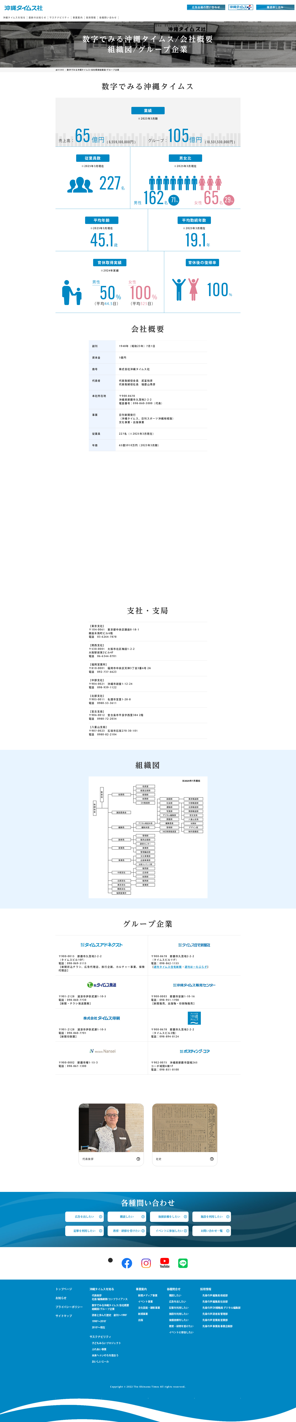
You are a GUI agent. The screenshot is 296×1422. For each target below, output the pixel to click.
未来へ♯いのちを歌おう (105, 1355)
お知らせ (61, 1298)
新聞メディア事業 (147, 1295)
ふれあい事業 (99, 1349)
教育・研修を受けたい (126, 1230)
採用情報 (205, 1289)
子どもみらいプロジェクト (106, 1343)
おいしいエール (100, 1361)
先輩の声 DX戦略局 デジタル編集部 (221, 1307)
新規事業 (143, 1314)
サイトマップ (64, 1315)
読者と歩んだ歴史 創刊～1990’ (109, 1315)
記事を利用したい (84, 1230)
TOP (286, 1415)
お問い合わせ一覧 (211, 1230)
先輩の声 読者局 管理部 (215, 1314)
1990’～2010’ (99, 1321)
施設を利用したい (211, 1216)
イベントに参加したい (169, 1230)
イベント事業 (145, 1301)
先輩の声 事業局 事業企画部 (217, 1326)
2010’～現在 (98, 1327)
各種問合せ (174, 1289)
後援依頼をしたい (169, 1216)
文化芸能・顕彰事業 (149, 1307)
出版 (140, 1320)
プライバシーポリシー (69, 1307)
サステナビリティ (100, 1336)
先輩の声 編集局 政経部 (215, 1295)
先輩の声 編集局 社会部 (215, 1301)
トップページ (64, 1289)
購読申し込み (275, 7)
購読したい (127, 1216)
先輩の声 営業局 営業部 (215, 1320)
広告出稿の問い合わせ (206, 7)
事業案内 (141, 1289)
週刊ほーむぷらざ (196, 967)
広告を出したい (177, 1301)
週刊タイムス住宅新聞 (168, 967)
